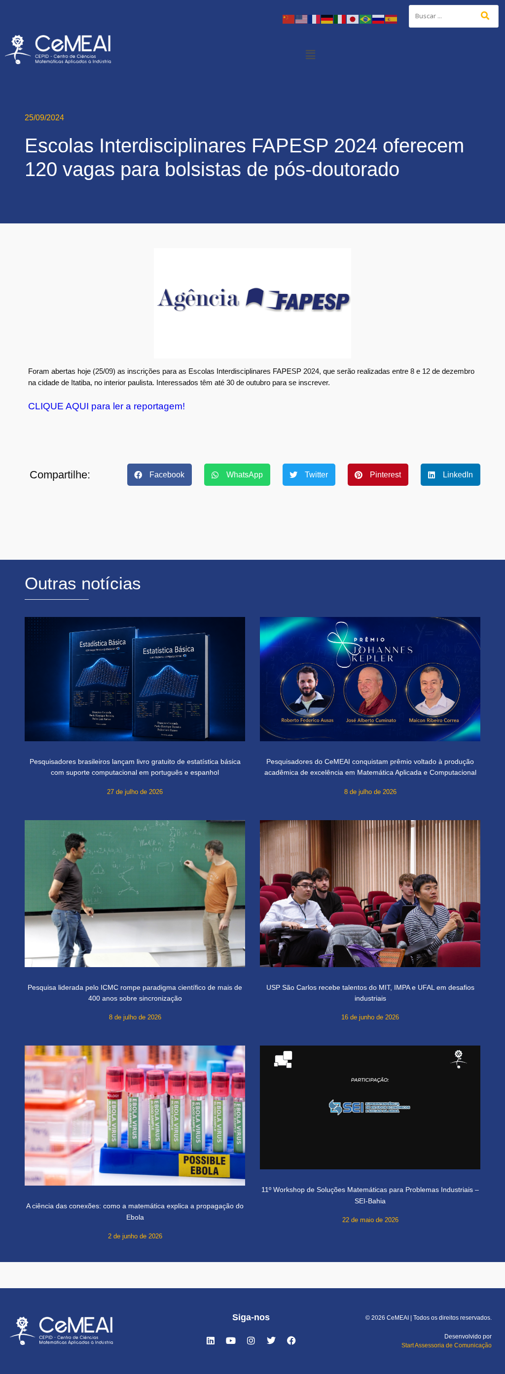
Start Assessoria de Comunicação (446, 1345)
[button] (310, 54)
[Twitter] (271, 1340)
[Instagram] (251, 1340)
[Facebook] (291, 1340)
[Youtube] (231, 1340)
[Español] (391, 18)
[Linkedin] (210, 1340)
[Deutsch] (327, 18)
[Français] (314, 18)
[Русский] (378, 18)
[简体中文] (289, 18)
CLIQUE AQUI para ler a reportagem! (106, 406)
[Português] (366, 18)
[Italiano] (340, 18)
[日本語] (353, 18)
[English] (301, 18)
